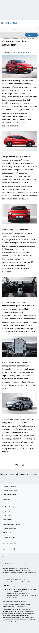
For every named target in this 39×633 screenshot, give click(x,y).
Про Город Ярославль (9, 494)
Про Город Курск (7, 512)
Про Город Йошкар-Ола (9, 507)
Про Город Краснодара (9, 537)
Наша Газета (6, 499)
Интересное (5, 29)
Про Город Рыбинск (8, 516)
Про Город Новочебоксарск (10, 490)
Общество (14, 29)
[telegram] (23, 465)
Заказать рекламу (26, 29)
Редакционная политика (9, 557)
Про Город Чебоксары (9, 486)
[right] (37, 29)
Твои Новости (6, 532)
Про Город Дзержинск (9, 528)
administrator (23, 52)
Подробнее (14, 622)
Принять (31, 35)
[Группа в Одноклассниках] (13, 549)
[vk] (16, 465)
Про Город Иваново (8, 503)
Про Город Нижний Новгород (11, 524)
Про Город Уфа (7, 519)
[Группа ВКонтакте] (4, 549)
